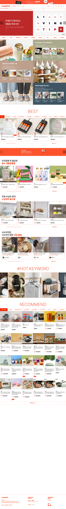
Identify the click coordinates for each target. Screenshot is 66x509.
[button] (1, 23)
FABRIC (55, 116)
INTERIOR (62, 116)
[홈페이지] (5, 6)
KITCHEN (8, 116)
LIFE (50, 116)
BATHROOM (21, 116)
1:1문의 (33, 504)
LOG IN (48, 6)
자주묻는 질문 (29, 504)
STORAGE (44, 116)
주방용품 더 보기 (32, 402)
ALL (2, 116)
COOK (14, 116)
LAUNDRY (29, 116)
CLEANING (36, 116)
